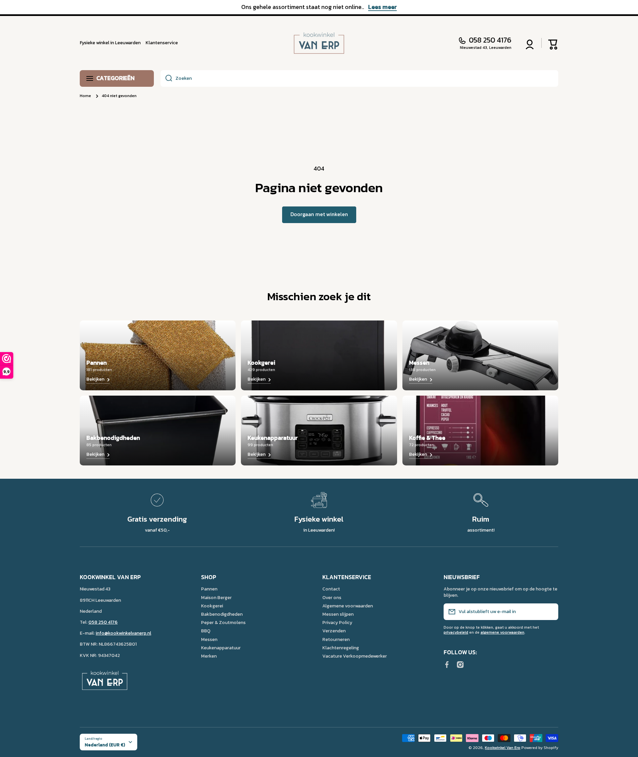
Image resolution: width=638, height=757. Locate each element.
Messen (209, 639)
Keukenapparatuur (221, 647)
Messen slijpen (338, 614)
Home (85, 96)
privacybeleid (456, 632)
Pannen (209, 588)
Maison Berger (216, 597)
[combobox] (359, 78)
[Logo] (319, 43)
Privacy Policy (337, 622)
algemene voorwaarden (502, 632)
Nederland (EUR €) (105, 744)
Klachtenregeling (340, 647)
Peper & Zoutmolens (223, 622)
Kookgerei (212, 605)
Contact (331, 588)
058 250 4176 (490, 40)
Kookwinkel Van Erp (502, 748)
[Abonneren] (550, 611)
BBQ (205, 630)
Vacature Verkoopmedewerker (354, 656)
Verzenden (334, 630)
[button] (553, 43)
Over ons (331, 597)
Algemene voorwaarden (347, 605)
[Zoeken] (166, 78)
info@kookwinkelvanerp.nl (123, 633)
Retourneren (336, 639)
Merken (209, 656)
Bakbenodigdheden (222, 614)
